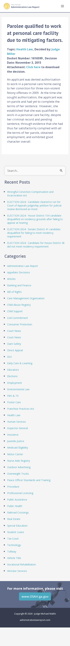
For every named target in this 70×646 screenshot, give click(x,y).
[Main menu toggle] (62, 6)
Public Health (14, 506)
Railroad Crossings (18, 512)
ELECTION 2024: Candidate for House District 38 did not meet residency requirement (35, 244)
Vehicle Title (14, 558)
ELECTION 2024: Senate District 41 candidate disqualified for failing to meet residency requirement (33, 233)
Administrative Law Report (22, 266)
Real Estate (13, 519)
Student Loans (15, 532)
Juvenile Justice (15, 441)
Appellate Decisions (18, 272)
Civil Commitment (17, 318)
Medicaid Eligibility (17, 447)
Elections (12, 376)
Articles (11, 279)
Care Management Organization (26, 298)
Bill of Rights (14, 292)
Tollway (11, 551)
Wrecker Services (17, 571)
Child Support (15, 311)
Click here (33, 67)
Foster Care (14, 402)
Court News (14, 331)
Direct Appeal (15, 350)
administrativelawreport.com (35, 620)
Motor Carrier (15, 454)
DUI (9, 356)
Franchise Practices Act (20, 408)
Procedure (13, 486)
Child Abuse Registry (19, 304)
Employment (14, 383)
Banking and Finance (19, 285)
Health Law (24, 49)
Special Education (17, 525)
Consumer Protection (19, 324)
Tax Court (13, 538)
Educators (13, 369)
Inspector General (17, 428)
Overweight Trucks (18, 473)
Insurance (12, 434)
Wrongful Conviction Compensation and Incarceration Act (30, 193)
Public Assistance (17, 499)
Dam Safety (14, 343)
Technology (14, 545)
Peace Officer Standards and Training (28, 480)
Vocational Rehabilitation (21, 564)
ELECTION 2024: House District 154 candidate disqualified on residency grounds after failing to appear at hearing (35, 219)
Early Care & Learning (19, 363)
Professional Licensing (20, 493)
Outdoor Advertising (19, 467)
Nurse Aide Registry (18, 460)
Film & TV (12, 395)
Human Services (16, 421)
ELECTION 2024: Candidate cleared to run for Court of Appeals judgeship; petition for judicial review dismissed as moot (34, 205)
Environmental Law (18, 389)
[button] (35, 596)
